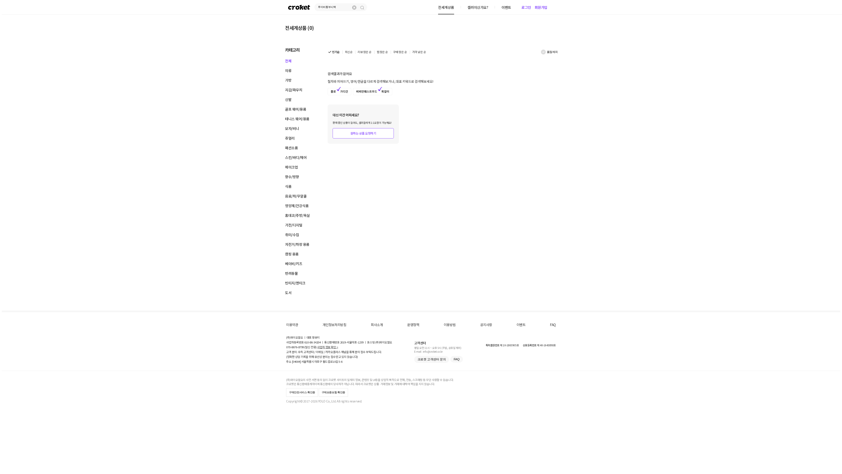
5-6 (341, 361)
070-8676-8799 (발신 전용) (301, 347)
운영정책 (413, 324)
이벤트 (521, 324)
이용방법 (450, 324)
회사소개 (377, 324)
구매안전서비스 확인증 (302, 392)
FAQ (553, 324)
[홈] (299, 7)
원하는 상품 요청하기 (363, 133)
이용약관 (292, 324)
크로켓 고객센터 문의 (431, 359)
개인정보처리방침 (334, 324)
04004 (296, 361)
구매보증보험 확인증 (333, 392)
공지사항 (486, 324)
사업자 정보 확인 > (327, 347)
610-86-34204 (312, 342)
